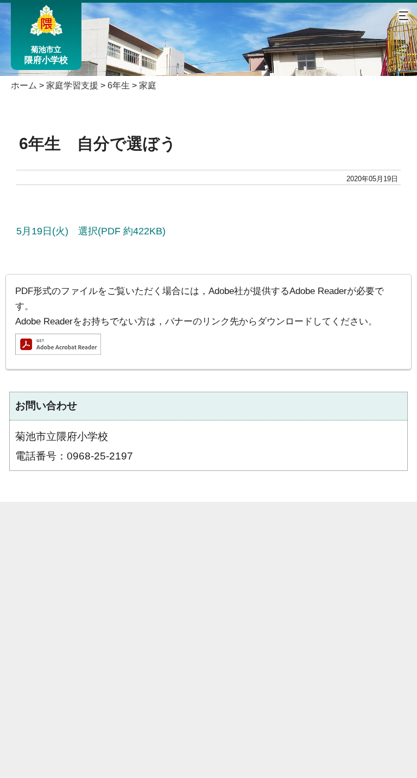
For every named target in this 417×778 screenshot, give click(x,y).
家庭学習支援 (72, 85)
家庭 (147, 85)
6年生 (119, 85)
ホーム (24, 85)
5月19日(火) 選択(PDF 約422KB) (91, 231)
